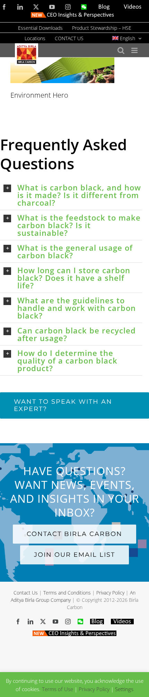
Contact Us (26, 592)
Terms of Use (57, 689)
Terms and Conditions (67, 592)
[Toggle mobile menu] (135, 50)
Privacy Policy (110, 592)
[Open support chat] (116, 680)
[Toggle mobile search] (120, 50)
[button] (72, 195)
